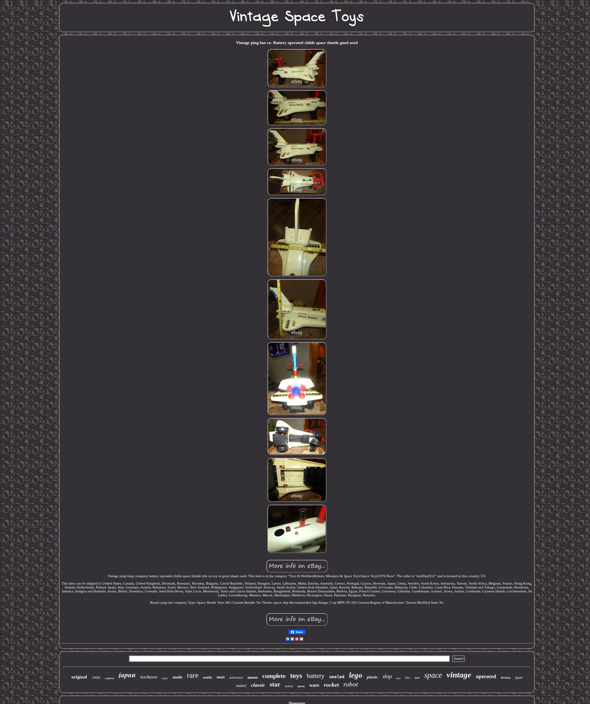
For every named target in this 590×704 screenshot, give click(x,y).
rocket (331, 685)
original (79, 676)
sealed (336, 677)
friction (505, 677)
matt (221, 677)
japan (127, 674)
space (433, 675)
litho (407, 677)
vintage (459, 674)
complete (274, 676)
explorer (109, 678)
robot (350, 684)
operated (486, 676)
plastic (372, 677)
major (165, 678)
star (275, 684)
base (398, 678)
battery (315, 675)
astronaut (236, 677)
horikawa (148, 676)
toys (296, 675)
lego (355, 675)
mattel (241, 685)
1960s (96, 677)
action (289, 686)
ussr (417, 677)
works (207, 677)
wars (314, 685)
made (177, 677)
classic (258, 685)
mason (253, 677)
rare (192, 675)
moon (301, 686)
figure (518, 677)
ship (387, 676)
